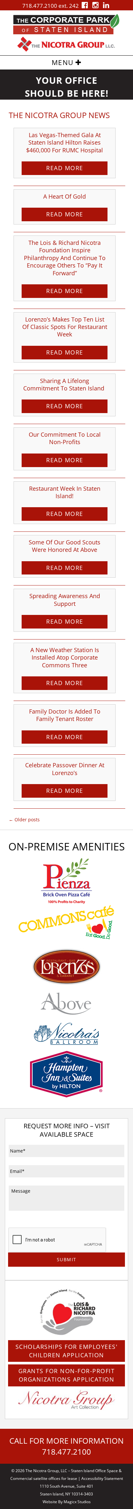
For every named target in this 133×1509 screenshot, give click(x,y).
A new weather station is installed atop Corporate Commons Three (64, 657)
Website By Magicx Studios (67, 1501)
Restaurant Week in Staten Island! (64, 492)
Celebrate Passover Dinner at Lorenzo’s (64, 768)
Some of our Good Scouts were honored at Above (64, 545)
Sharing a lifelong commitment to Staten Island (64, 384)
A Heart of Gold (64, 196)
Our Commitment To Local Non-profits (65, 438)
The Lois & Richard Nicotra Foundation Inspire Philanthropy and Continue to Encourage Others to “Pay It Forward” (65, 258)
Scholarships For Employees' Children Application (66, 1351)
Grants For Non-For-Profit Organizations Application (66, 1375)
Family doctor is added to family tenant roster (64, 715)
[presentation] (57, 1240)
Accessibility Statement (102, 1478)
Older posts (24, 819)
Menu (64, 62)
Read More (64, 168)
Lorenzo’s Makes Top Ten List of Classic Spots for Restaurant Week (64, 326)
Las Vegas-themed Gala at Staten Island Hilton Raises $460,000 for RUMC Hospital (64, 142)
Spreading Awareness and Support (64, 599)
